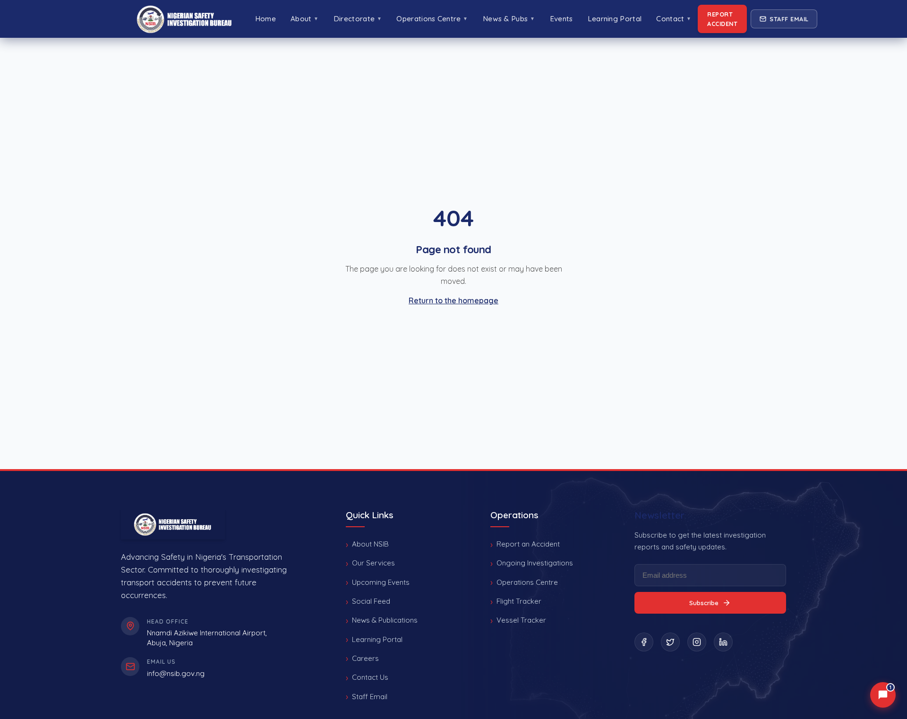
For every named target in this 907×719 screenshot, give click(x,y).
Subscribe (704, 603)
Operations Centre (432, 18)
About (305, 18)
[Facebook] (643, 642)
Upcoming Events (381, 582)
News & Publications (385, 620)
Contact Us (370, 677)
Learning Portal (615, 18)
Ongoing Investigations (534, 562)
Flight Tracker (518, 601)
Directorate (358, 18)
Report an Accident (528, 543)
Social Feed (371, 601)
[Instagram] (696, 642)
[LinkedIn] (723, 642)
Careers (365, 658)
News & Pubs (509, 18)
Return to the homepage (453, 300)
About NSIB (370, 543)
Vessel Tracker (521, 620)
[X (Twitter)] (670, 642)
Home (265, 18)
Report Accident (722, 18)
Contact (673, 18)
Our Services (373, 562)
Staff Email (789, 19)
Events (561, 18)
